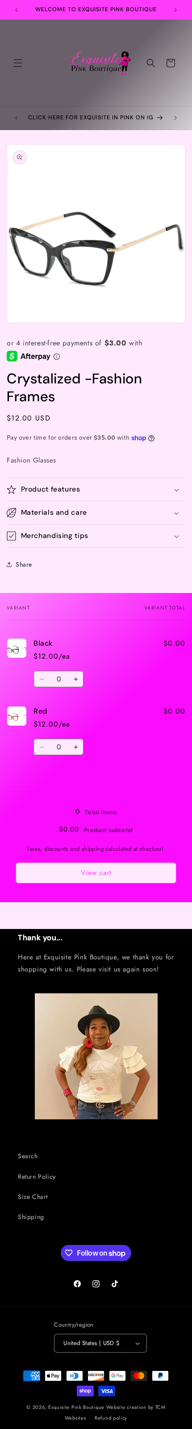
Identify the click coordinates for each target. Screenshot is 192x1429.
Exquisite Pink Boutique (76, 1407)
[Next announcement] (175, 10)
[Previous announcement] (16, 10)
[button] (18, 63)
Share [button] (24, 564)
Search (28, 1156)
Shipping (31, 1216)
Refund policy (111, 1417)
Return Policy (37, 1176)
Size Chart (33, 1196)
